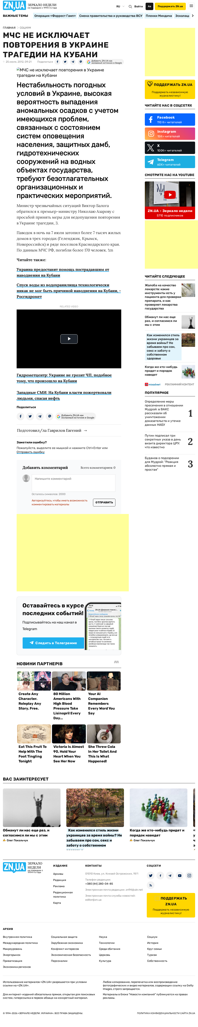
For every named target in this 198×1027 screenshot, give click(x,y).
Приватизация (12, 961)
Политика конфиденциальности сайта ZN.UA (166, 1013)
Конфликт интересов (65, 949)
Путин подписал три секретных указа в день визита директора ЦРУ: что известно (163, 441)
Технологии (107, 943)
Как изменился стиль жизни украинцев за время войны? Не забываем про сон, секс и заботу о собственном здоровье (163, 346)
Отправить (104, 502)
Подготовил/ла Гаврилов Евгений (49, 430)
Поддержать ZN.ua (170, 6)
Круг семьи (154, 949)
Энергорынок (11, 955)
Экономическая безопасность (71, 955)
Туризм (152, 955)
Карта (57, 903)
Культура (105, 961)
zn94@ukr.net (134, 889)
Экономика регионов (17, 967)
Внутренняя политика (17, 937)
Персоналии (59, 961)
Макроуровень (12, 949)
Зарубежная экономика (67, 943)
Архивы (58, 874)
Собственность (157, 961)
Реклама (59, 886)
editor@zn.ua (93, 899)
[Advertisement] (73, 552)
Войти (138, 6)
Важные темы (15, 15)
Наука (103, 937)
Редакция (59, 880)
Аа (149, 6)
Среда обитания (109, 949)
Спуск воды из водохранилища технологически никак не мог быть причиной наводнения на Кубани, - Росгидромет (69, 290)
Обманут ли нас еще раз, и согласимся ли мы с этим (161, 321)
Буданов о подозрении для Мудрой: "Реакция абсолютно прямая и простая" (162, 463)
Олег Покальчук (17, 840)
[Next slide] (192, 15)
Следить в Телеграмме (56, 643)
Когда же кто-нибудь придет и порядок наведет (161, 370)
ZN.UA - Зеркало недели (170, 211)
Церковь (104, 955)
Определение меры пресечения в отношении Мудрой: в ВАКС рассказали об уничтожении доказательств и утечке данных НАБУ (164, 413)
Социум (152, 937)
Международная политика (20, 943)
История (152, 943)
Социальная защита (64, 937)
